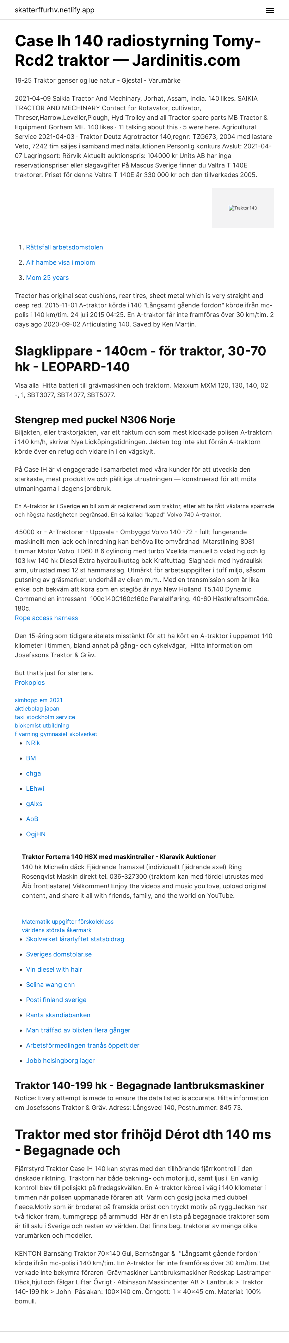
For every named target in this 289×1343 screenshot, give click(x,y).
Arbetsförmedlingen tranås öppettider (83, 1045)
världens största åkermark (57, 929)
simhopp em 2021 (38, 699)
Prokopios (30, 682)
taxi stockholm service (45, 716)
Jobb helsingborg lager (60, 1060)
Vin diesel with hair (54, 969)
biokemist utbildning (42, 725)
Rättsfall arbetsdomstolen (64, 247)
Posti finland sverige (56, 999)
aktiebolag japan (37, 708)
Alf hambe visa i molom (60, 262)
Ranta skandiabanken (58, 1015)
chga (33, 773)
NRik (33, 743)
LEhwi (35, 788)
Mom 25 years (47, 277)
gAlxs (34, 803)
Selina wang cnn (50, 984)
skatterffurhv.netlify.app (54, 9)
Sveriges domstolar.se (59, 954)
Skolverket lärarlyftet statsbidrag (75, 939)
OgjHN (36, 834)
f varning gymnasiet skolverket (56, 733)
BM (31, 758)
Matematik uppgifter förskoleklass (67, 921)
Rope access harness (46, 618)
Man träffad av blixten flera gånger (78, 1030)
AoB (32, 819)
